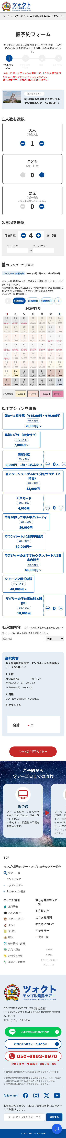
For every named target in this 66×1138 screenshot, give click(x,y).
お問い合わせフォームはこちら (30, 1044)
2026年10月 (46, 300)
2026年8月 (19, 300)
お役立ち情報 (15, 955)
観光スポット (15, 912)
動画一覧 (43, 937)
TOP (6, 857)
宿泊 (10, 937)
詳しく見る (33, 420)
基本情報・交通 (16, 943)
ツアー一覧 (14, 872)
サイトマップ (49, 965)
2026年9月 (33, 300)
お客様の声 (42, 911)
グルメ (11, 924)
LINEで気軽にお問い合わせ (34, 1032)
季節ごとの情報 (16, 961)
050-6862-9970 (37, 1056)
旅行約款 (49, 954)
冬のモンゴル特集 (16, 891)
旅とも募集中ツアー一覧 (48, 902)
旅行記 (11, 931)
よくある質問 (44, 917)
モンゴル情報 (12, 900)
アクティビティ (16, 918)
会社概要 (49, 949)
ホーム (6, 16)
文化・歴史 (14, 949)
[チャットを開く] (57, 1129)
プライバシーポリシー (49, 960)
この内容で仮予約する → (33, 751)
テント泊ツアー (15, 879)
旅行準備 (13, 906)
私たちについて (45, 924)
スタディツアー (15, 885)
